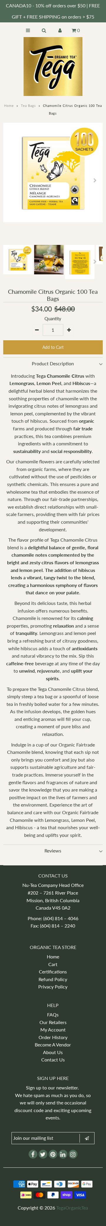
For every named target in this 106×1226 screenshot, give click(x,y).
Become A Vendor (53, 1044)
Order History (53, 1037)
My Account (53, 1029)
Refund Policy (53, 979)
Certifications (53, 971)
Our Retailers (53, 1022)
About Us (53, 1052)
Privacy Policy (52, 986)
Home (9, 105)
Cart (52, 964)
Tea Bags (28, 105)
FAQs (53, 1014)
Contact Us (53, 1059)
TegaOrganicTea (72, 1207)
